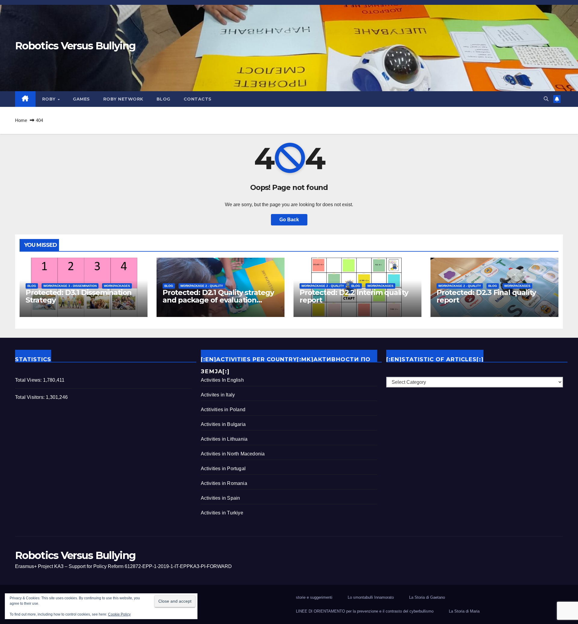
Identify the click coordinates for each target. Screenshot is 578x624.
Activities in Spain (220, 498)
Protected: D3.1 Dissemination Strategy (79, 296)
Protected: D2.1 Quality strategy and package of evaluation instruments (218, 300)
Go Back (289, 219)
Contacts (198, 99)
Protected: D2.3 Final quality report (486, 296)
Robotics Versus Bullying (75, 45)
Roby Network (123, 99)
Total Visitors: (30, 397)
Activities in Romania (224, 483)
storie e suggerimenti (314, 597)
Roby (49, 99)
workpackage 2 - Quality (201, 285)
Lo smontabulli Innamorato (371, 597)
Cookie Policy (119, 614)
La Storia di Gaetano (427, 597)
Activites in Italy (218, 394)
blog (163, 99)
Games (81, 99)
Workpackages (117, 285)
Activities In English (222, 380)
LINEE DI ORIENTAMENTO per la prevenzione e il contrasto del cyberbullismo (365, 611)
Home (21, 120)
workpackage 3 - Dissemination (70, 285)
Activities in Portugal (223, 468)
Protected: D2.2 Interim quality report (354, 296)
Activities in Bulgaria (223, 424)
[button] (546, 98)
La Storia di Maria (464, 611)
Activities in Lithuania (224, 439)
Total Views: (29, 380)
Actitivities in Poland (223, 409)
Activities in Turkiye (222, 512)
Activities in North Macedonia (233, 453)
